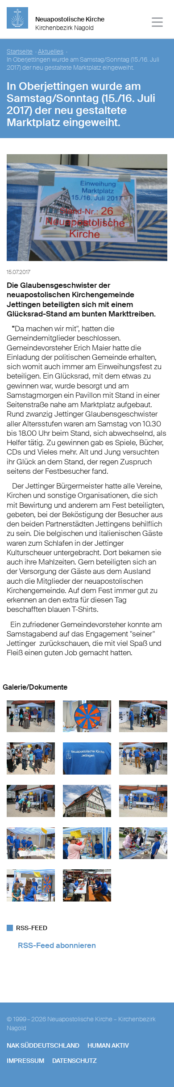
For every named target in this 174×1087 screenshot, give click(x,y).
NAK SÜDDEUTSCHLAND (43, 1045)
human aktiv (108, 1045)
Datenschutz (74, 1061)
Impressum (25, 1061)
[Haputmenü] (158, 23)
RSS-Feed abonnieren (57, 945)
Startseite (20, 51)
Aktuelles (50, 51)
